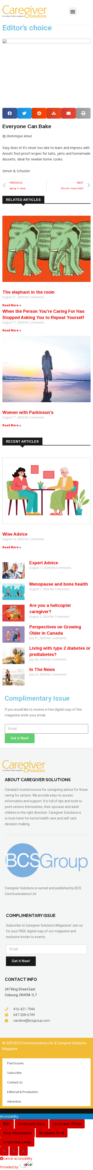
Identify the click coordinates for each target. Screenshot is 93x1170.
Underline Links (17, 1142)
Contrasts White (67, 1123)
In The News (42, 669)
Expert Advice (43, 562)
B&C (7, 1123)
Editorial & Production (22, 1092)
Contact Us (15, 1082)
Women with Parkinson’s (27, 412)
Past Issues (15, 1063)
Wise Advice (14, 534)
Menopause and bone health (58, 584)
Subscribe (14, 1073)
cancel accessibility (17, 1158)
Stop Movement (17, 1133)
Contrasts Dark (31, 1123)
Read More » (11, 305)
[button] (73, 11)
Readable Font (51, 1133)
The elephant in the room (28, 292)
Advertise (14, 1101)
